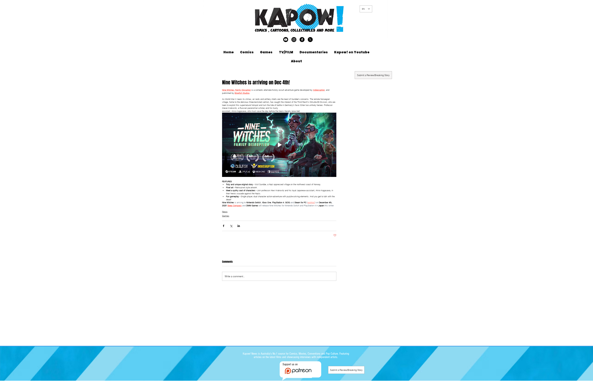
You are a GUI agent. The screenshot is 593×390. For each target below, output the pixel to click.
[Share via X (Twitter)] (231, 225)
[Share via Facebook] (223, 225)
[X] (310, 39)
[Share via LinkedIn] (238, 225)
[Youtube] (285, 39)
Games (225, 215)
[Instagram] (293, 39)
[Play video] (279, 145)
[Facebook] (302, 39)
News (224, 211)
